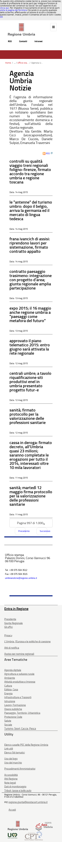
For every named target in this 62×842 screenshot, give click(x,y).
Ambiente (9, 677)
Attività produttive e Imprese (19, 681)
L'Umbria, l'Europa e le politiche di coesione (27, 641)
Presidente (10, 619)
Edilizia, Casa (11, 689)
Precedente (22, 531)
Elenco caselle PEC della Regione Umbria (26, 744)
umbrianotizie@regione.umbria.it (21, 578)
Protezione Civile (13, 716)
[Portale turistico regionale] (12, 835)
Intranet (38, 41)
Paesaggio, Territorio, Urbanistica (22, 712)
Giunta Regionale (13, 623)
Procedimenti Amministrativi (19, 768)
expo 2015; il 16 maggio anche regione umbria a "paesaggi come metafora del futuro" (30, 314)
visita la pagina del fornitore (13, 10)
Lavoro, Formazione (15, 705)
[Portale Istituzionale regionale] (18, 825)
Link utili (8, 748)
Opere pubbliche (13, 709)
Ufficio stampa (23, 63)
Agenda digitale (12, 670)
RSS (10, 41)
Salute (7, 720)
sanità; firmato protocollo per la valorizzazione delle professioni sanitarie (27, 416)
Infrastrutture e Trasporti (17, 697)
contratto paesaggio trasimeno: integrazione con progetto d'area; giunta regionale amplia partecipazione (30, 280)
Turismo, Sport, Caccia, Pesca (20, 728)
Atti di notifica (11, 647)
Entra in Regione (16, 609)
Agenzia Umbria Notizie (37, 63)
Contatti (23, 41)
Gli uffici (8, 627)
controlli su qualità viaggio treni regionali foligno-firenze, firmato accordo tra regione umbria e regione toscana (30, 172)
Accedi (12, 809)
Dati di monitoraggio (15, 786)
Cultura (8, 685)
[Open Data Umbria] (44, 825)
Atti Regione (11, 778)
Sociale (8, 724)
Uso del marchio (13, 762)
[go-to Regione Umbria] (21, 24)
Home (8, 63)
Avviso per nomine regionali (19, 653)
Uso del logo (11, 758)
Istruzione (9, 701)
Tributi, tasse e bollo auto (17, 790)
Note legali (10, 782)
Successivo (43, 531)
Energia (8, 693)
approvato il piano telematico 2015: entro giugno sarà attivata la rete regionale (29, 347)
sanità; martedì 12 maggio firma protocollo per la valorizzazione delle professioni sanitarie (30, 496)
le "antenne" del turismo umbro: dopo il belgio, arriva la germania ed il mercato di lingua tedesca (30, 210)
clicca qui (4, 8)
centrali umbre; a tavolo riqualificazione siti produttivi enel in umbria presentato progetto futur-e (30, 381)
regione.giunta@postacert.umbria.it (28, 802)
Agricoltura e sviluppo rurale (19, 674)
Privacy (8, 635)
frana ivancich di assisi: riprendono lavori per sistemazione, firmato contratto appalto (29, 245)
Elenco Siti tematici (14, 752)
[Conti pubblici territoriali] (34, 835)
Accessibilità (11, 775)
